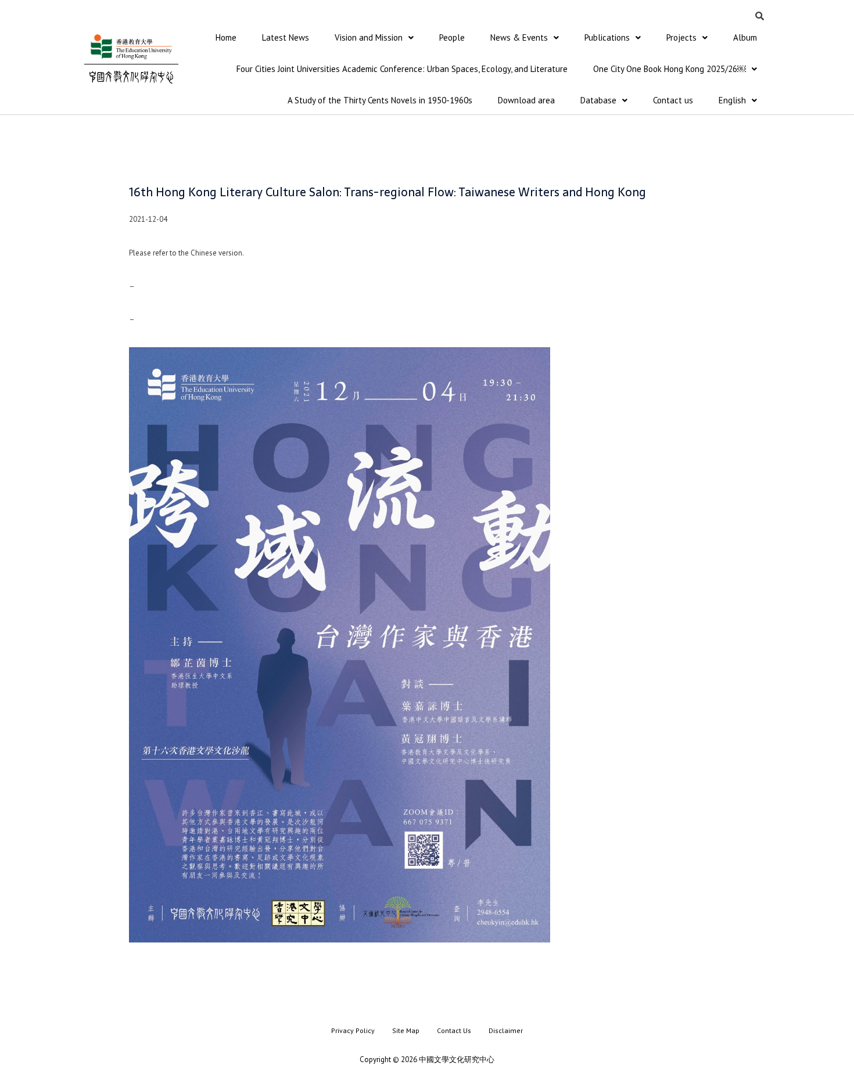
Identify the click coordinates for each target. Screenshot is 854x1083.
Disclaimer (506, 1030)
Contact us (673, 100)
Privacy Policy (353, 1030)
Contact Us (454, 1030)
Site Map (405, 1030)
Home (226, 37)
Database (598, 100)
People (452, 37)
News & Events (519, 37)
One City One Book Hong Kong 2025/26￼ (669, 68)
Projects (681, 37)
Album (745, 37)
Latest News (285, 37)
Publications (607, 37)
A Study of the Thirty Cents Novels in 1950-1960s (380, 100)
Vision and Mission (369, 37)
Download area (526, 100)
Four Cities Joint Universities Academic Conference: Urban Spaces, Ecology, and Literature (402, 68)
